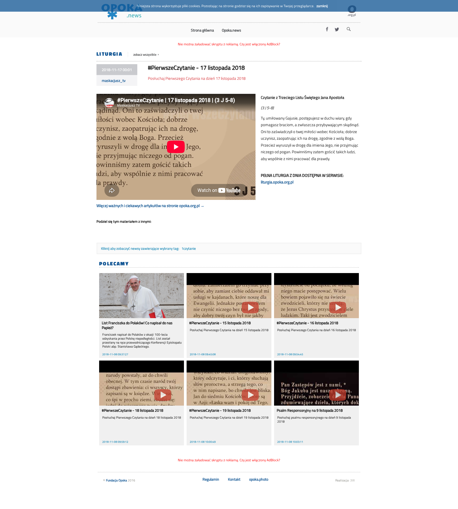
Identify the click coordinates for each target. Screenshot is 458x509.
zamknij (322, 5)
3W (352, 480)
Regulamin (210, 479)
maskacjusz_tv (114, 80)
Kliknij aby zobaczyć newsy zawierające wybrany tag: (140, 248)
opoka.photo (258, 479)
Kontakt (234, 479)
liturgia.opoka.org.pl (277, 182)
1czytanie (189, 248)
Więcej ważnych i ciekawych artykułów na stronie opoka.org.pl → (150, 206)
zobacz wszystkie (145, 54)
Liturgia (109, 54)
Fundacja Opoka (116, 480)
